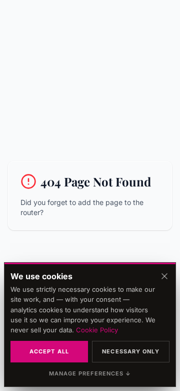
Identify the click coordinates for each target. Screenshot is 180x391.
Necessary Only (130, 351)
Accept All (49, 351)
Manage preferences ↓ (90, 373)
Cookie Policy (97, 330)
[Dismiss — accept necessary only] (165, 276)
